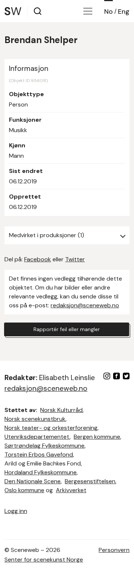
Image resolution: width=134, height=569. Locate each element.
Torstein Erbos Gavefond (38, 454)
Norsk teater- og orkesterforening (51, 428)
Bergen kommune (97, 437)
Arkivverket (71, 490)
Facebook (37, 259)
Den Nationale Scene (32, 481)
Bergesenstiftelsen (90, 481)
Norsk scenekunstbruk (35, 419)
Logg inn (15, 511)
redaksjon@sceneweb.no (85, 305)
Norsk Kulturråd (61, 410)
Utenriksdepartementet (37, 437)
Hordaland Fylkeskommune (40, 472)
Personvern (114, 550)
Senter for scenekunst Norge (43, 559)
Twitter (75, 259)
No (108, 11)
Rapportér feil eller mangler (67, 329)
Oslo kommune (24, 490)
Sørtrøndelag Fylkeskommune (44, 445)
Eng (124, 11)
